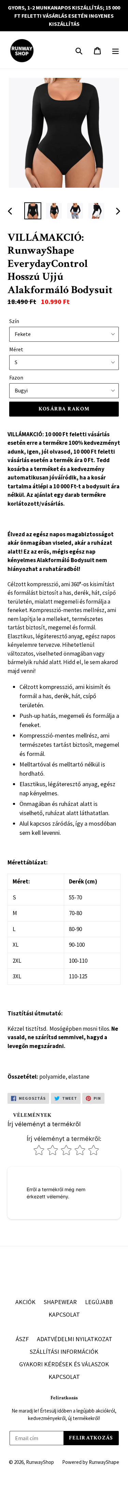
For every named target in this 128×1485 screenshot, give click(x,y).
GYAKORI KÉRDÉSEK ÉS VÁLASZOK (64, 1364)
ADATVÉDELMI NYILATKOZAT (74, 1339)
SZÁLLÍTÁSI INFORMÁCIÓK (64, 1351)
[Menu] (115, 50)
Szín (14, 321)
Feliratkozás (64, 1398)
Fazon (16, 377)
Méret (16, 349)
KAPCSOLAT (64, 1314)
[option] (32, 211)
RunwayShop (40, 1462)
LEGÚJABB (99, 1302)
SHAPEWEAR (60, 1302)
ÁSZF (22, 1339)
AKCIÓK (25, 1302)
